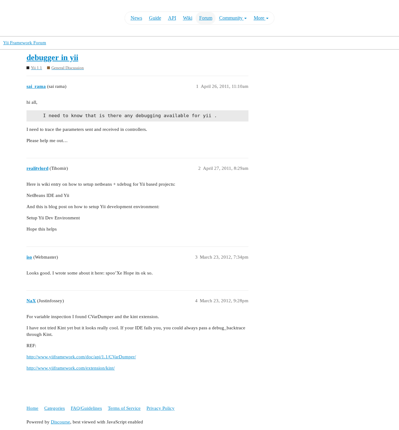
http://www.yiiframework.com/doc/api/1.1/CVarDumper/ (81, 356)
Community (231, 18)
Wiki (187, 18)
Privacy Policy (161, 408)
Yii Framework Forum (24, 42)
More (260, 18)
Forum (205, 18)
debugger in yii (52, 57)
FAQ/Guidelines (86, 408)
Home (32, 408)
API (172, 18)
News (136, 18)
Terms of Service (124, 408)
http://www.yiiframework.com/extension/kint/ (70, 368)
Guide (155, 18)
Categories (54, 408)
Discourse (60, 421)
